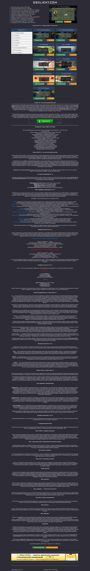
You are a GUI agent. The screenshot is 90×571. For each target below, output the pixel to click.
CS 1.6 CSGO (15, 40)
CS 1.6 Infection (16, 38)
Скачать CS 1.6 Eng (61, 40)
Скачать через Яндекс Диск (52, 547)
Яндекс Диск (68, 21)
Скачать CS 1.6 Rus (38, 40)
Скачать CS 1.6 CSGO (61, 54)
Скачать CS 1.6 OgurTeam (40, 98)
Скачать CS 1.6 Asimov (39, 69)
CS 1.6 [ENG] (15, 35)
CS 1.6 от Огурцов (17, 52)
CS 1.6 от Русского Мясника (19, 47)
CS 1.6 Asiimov (16, 42)
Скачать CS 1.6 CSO (61, 69)
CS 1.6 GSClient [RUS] (18, 33)
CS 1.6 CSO (15, 45)
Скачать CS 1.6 (60, 21)
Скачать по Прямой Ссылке (39, 547)
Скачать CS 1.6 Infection (40, 54)
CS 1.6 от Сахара (16, 50)
